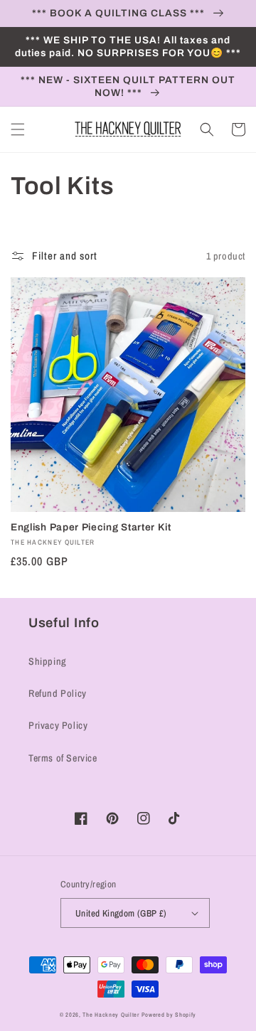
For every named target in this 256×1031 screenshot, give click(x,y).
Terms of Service (62, 758)
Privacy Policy (57, 725)
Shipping (47, 661)
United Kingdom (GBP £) (121, 913)
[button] (17, 129)
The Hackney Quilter (110, 1014)
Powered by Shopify (169, 1014)
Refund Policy (57, 693)
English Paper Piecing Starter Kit (91, 527)
